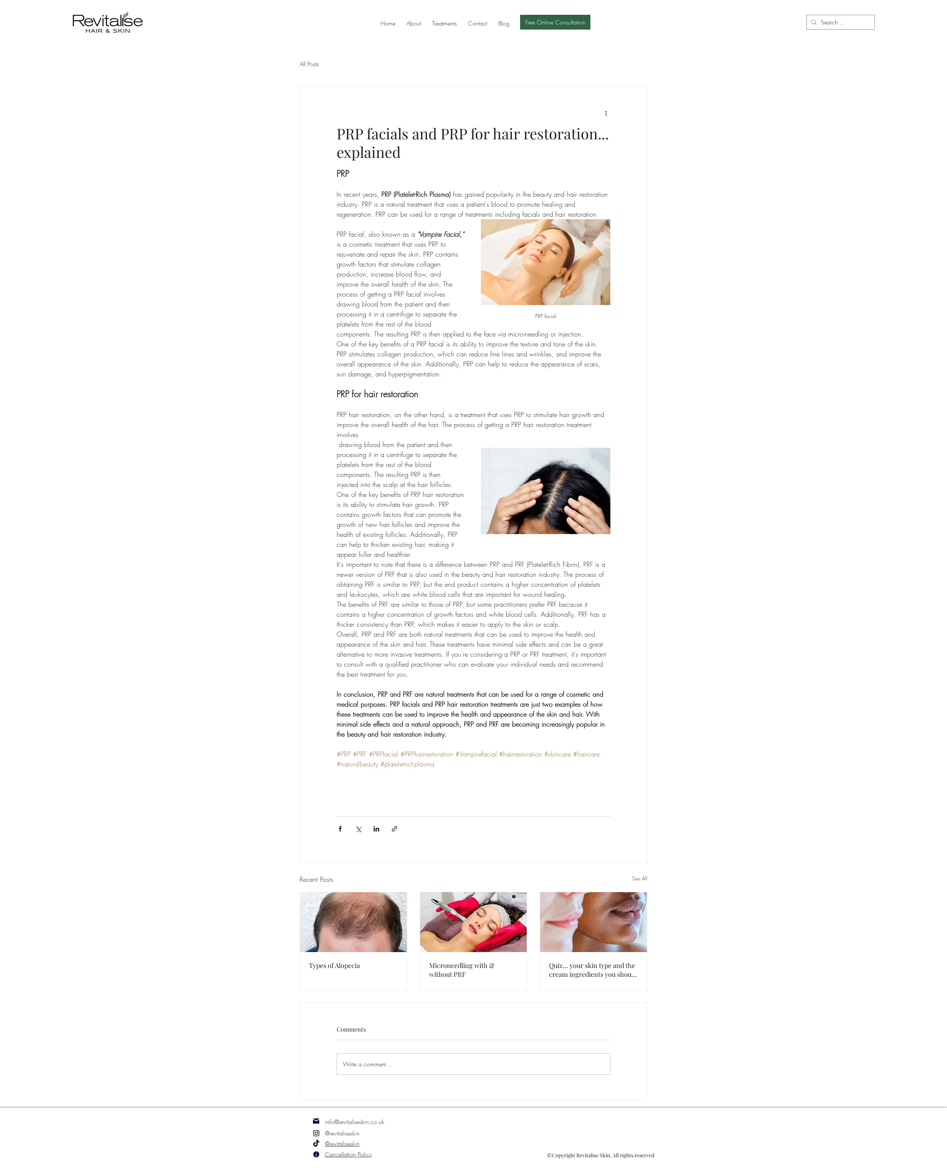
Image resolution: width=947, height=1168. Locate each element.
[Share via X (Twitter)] (358, 828)
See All (639, 878)
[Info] (316, 1154)
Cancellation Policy (348, 1154)
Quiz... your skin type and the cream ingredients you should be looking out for (593, 970)
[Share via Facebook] (340, 828)
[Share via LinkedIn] (376, 828)
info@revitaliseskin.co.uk (354, 1122)
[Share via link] (394, 828)
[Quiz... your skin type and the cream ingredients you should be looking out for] (593, 922)
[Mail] (316, 1121)
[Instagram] (316, 1133)
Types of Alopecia (334, 965)
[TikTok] (316, 1144)
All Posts (309, 64)
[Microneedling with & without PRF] (473, 922)
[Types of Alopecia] (353, 922)
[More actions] (605, 113)
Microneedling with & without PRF (462, 970)
